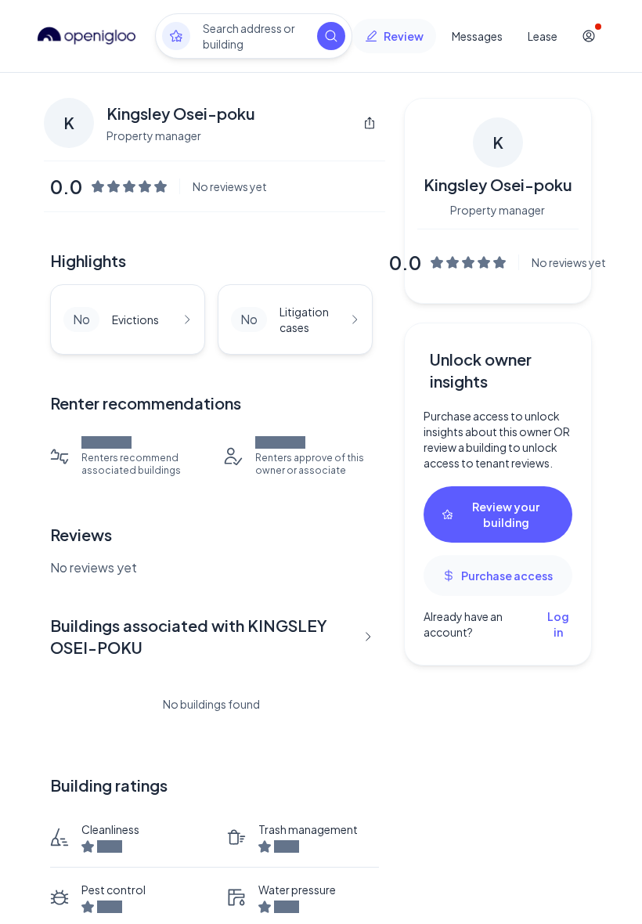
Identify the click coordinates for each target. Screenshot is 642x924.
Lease (542, 36)
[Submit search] (331, 36)
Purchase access (507, 575)
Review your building (505, 514)
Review (404, 36)
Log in (558, 624)
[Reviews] (176, 36)
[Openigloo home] (87, 36)
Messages (477, 36)
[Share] (369, 123)
